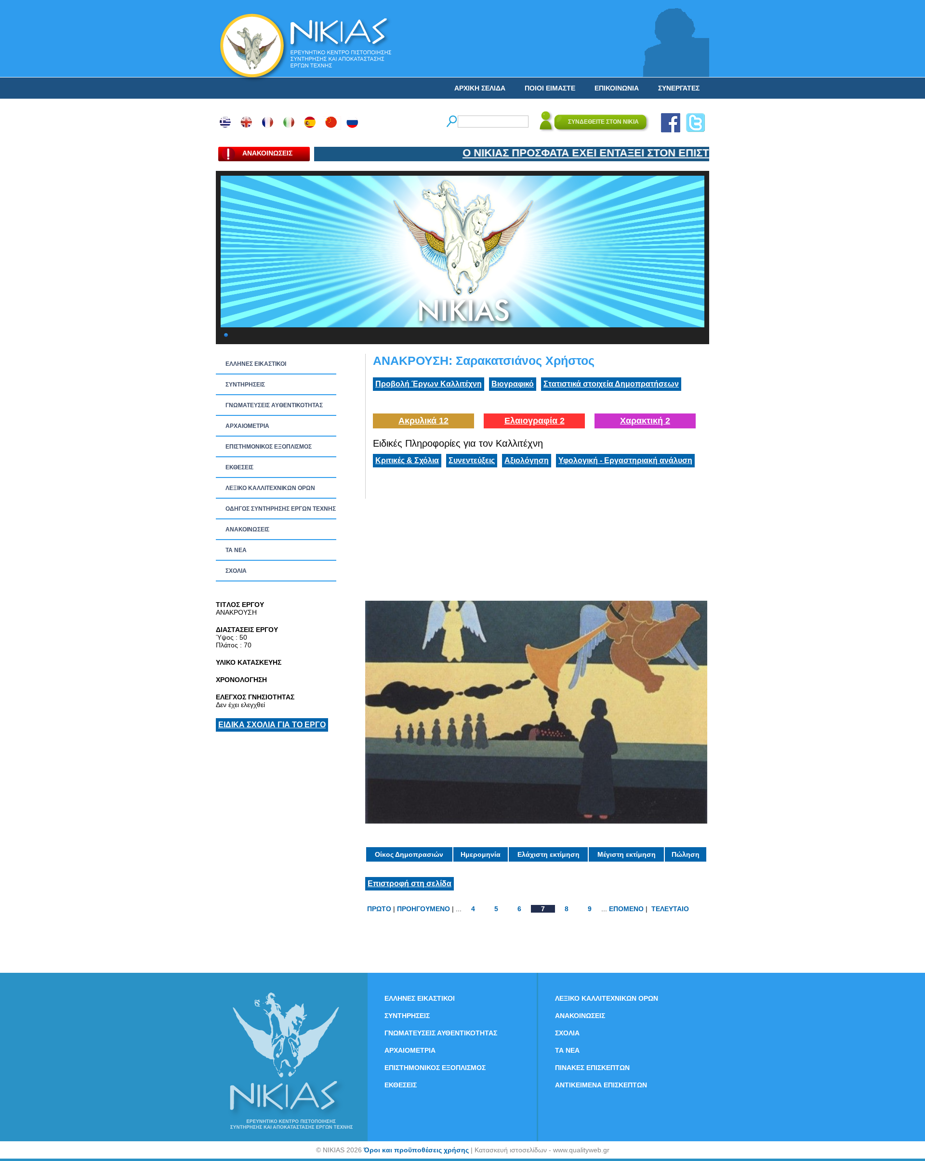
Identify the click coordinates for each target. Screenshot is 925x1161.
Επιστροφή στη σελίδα (409, 883)
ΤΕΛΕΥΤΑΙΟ (670, 909)
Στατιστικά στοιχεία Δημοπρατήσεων (611, 384)
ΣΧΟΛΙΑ (236, 571)
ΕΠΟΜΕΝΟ (626, 909)
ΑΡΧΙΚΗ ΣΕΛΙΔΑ (479, 88)
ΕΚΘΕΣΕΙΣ (239, 467)
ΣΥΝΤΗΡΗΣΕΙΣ (245, 384)
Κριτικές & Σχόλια (407, 460)
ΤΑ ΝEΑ (236, 550)
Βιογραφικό (512, 384)
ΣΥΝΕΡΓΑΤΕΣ (679, 88)
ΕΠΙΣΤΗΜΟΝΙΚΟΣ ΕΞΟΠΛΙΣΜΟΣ (268, 446)
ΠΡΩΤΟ (379, 909)
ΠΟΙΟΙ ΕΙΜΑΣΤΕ (550, 88)
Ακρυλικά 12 (423, 421)
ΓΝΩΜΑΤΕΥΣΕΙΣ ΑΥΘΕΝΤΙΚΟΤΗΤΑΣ (274, 405)
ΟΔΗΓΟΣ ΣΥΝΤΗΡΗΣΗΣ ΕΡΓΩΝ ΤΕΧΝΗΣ (280, 508)
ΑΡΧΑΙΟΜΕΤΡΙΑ (247, 426)
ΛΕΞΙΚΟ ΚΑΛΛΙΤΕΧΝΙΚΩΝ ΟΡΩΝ (270, 488)
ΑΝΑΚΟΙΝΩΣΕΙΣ (247, 529)
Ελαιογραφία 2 (534, 421)
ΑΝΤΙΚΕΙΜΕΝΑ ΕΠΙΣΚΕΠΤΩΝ (601, 1085)
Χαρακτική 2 (645, 421)
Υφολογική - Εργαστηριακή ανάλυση (625, 460)
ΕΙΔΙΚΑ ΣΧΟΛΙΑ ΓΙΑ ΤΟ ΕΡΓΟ (272, 725)
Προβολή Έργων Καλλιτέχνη (428, 384)
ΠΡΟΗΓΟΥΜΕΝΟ (423, 909)
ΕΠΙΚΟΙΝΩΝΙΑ (617, 88)
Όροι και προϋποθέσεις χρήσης (416, 1150)
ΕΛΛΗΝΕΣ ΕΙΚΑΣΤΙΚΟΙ (255, 364)
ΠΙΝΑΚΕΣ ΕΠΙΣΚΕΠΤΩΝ (592, 1067)
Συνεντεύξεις (472, 460)
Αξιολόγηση (526, 460)
